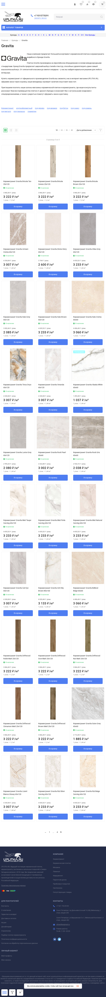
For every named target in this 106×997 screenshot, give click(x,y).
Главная (4, 40)
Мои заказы (6, 960)
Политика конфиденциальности (14, 939)
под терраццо (19, 111)
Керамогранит (7, 108)
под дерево (39, 108)
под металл (6, 111)
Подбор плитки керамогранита (13, 935)
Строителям (6, 931)
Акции (3, 922)
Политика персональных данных (13, 885)
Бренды (15, 40)
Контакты (5, 906)
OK (77, 986)
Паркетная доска (59, 880)
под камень (87, 108)
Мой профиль (6, 956)
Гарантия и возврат (9, 914)
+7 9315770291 (41, 15)
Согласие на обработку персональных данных (19, 943)
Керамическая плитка (62, 863)
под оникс (75, 108)
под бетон (64, 108)
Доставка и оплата (8, 918)
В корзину (18, 206)
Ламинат (56, 871)
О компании (6, 910)
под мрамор (52, 108)
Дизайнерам (6, 927)
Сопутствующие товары (62, 892)
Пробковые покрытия (61, 884)
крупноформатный (24, 108)
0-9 (82, 35)
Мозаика (56, 867)
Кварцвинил (58, 876)
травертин (32, 111)
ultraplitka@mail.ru (63, 924)
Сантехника (57, 888)
